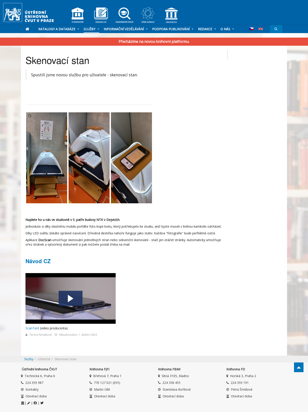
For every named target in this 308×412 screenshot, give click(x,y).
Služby (90, 29)
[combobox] (276, 29)
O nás (226, 29)
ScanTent (32, 328)
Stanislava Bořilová (177, 389)
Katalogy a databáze (57, 29)
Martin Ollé (102, 389)
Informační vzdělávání (124, 29)
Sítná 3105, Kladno (175, 376)
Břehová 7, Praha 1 (107, 376)
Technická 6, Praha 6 (40, 376)
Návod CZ (38, 261)
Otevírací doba (36, 396)
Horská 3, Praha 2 (243, 376)
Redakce (205, 29)
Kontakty (32, 389)
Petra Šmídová (241, 389)
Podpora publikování (171, 29)
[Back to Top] (298, 367)
